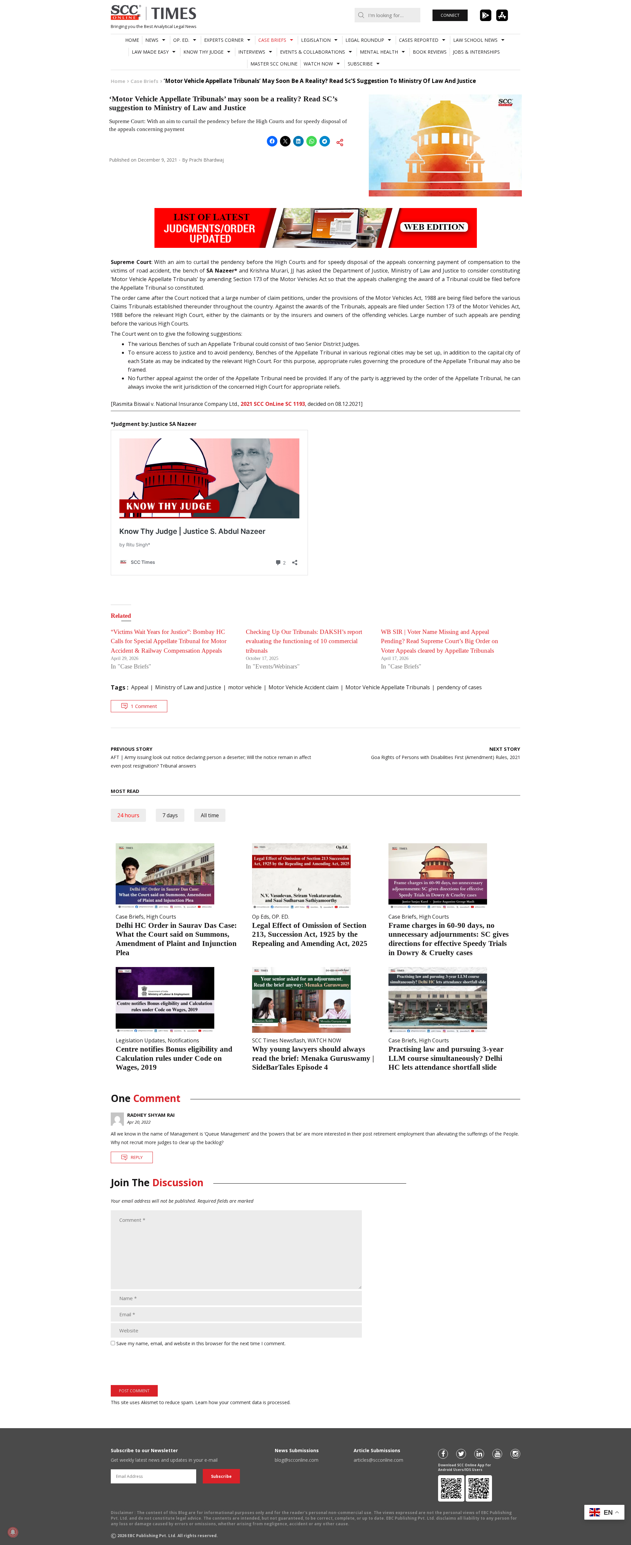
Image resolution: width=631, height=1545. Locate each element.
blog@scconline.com (296, 1460)
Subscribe (360, 64)
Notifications (183, 1040)
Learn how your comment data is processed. (243, 1402)
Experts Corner (224, 40)
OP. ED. (181, 40)
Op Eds (260, 916)
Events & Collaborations (312, 52)
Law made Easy (150, 52)
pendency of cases (459, 687)
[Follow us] (443, 1454)
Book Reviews (430, 52)
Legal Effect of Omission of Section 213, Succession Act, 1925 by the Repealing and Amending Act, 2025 (309, 934)
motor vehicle (245, 687)
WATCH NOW (318, 64)
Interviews (251, 52)
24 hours (128, 815)
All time (210, 815)
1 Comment (144, 706)
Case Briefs (272, 40)
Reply (137, 1157)
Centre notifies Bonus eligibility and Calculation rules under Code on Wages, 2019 (174, 1058)
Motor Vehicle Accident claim (304, 687)
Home (132, 40)
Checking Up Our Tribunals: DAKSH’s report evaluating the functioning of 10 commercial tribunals (304, 641)
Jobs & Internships (476, 52)
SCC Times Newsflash (278, 1040)
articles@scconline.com (378, 1460)
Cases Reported (418, 40)
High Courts (161, 916)
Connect (450, 15)
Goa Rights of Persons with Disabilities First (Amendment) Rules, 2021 (445, 753)
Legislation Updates (140, 1040)
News (151, 40)
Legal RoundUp (364, 40)
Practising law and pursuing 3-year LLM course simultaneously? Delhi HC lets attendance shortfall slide (445, 1058)
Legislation (316, 40)
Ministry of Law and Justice (188, 687)
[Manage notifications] (13, 1532)
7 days (170, 815)
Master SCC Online (273, 64)
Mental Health (379, 52)
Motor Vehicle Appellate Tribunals (387, 687)
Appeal (139, 687)
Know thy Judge (203, 52)
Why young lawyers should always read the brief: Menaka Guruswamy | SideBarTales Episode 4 (313, 1058)
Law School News (475, 40)
